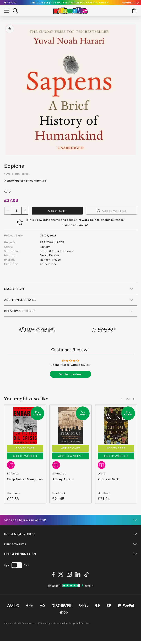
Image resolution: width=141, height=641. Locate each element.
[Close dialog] (133, 291)
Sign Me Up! (104, 340)
